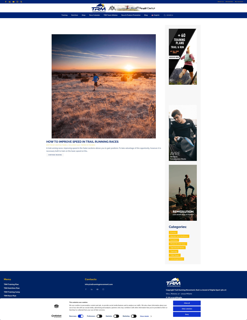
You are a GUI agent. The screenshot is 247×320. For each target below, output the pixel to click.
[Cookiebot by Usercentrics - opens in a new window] (56, 316)
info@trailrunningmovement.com (99, 284)
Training (92, 145)
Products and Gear (178, 244)
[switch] (99, 316)
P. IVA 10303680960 (174, 297)
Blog (146, 15)
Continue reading (55, 155)
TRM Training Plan (11, 284)
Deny (187, 314)
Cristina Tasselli (61, 145)
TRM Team (174, 255)
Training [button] (65, 15)
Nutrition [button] (74, 15)
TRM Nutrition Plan (12, 288)
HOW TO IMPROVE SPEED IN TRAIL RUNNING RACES (82, 141)
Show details (144, 316)
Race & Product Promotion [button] (130, 15)
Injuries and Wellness (179, 236)
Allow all (187, 303)
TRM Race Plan (10, 296)
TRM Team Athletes (111, 15)
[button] (155, 15)
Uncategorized (176, 259)
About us (221, 1)
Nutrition (173, 240)
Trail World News (177, 248)
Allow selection (187, 309)
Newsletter (229, 1)
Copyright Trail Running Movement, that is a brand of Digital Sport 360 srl (196, 290)
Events (173, 232)
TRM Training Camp (12, 292)
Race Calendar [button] (94, 15)
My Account (239, 1)
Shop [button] (83, 15)
